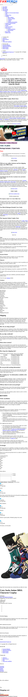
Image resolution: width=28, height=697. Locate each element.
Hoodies (5, 91)
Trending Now (8, 15)
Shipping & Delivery (7, 46)
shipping (8, 278)
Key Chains (7, 31)
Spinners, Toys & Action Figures (12, 12)
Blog (4, 40)
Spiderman (6, 119)
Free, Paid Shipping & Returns (6, 597)
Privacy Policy (6, 48)
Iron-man (2, 181)
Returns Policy (6, 47)
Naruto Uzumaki (12, 118)
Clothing (7, 16)
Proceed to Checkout (4, 695)
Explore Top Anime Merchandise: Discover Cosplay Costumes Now (14, 430)
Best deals (5, 8)
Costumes (10, 19)
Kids (6, 11)
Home (1, 58)
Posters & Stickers (11, 29)
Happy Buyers (6, 39)
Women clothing (23, 105)
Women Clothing (11, 18)
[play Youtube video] (14, 133)
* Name (14, 473)
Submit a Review (4, 482)
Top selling (5, 6)
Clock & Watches (8, 26)
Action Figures (13, 91)
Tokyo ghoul (13, 181)
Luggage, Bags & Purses (10, 23)
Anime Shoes (8, 24)
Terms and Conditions (7, 41)
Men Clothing (11, 17)
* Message (13, 480)
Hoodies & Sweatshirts (12, 22)
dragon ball (5, 214)
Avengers (24, 180)
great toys (15, 169)
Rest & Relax (10, 30)
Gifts (6, 13)
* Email (13, 475)
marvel (19, 213)
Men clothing (16, 105)
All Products (5, 10)
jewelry (24, 169)
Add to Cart (3, 600)
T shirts (9, 20)
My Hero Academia (16, 123)
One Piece (19, 118)
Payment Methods (6, 45)
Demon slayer (7, 181)
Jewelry (6, 25)
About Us (5, 38)
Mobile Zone (8, 32)
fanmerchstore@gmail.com (8, 51)
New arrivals (5, 9)
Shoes (8, 91)
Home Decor (8, 27)
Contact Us (13, 438)
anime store (18, 226)
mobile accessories (4, 170)
